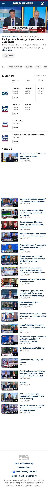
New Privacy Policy (24, 463)
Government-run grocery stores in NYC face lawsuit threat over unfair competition (32, 270)
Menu (3, 3)
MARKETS (29, 67)
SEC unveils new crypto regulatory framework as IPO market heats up (32, 396)
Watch (15, 97)
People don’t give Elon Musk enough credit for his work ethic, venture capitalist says (32, 293)
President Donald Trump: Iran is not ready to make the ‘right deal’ (33, 247)
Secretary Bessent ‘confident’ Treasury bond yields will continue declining (32, 408)
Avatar (42, 3)
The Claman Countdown (10, 36)
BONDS (38, 67)
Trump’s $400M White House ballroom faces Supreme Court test (32, 327)
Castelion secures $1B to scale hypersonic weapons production (33, 156)
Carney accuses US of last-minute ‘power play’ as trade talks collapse (31, 224)
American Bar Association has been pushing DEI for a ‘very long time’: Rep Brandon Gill (32, 373)
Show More (7, 50)
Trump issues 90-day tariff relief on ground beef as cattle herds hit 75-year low (32, 258)
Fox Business (23, 3)
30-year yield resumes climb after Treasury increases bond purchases (32, 213)
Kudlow (23, 382)
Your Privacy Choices (26, 472)
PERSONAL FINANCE (15, 67)
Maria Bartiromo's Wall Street (32, 348)
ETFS (45, 67)
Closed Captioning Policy (24, 476)
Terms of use (24, 467)
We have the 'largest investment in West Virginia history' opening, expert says (33, 339)
